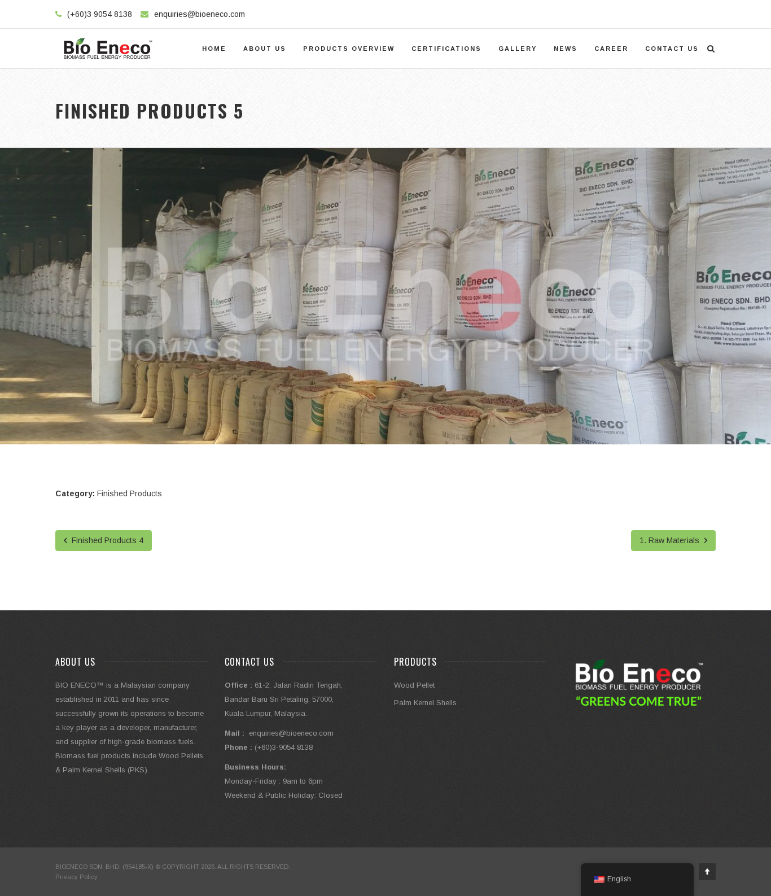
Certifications (446, 48)
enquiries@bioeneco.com (199, 14)
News (565, 48)
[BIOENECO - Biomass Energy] (108, 48)
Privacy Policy (76, 876)
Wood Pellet (414, 685)
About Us (264, 48)
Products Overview (349, 48)
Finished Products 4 (106, 540)
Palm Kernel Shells (425, 702)
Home (214, 48)
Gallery (517, 48)
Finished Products (129, 493)
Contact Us (672, 48)
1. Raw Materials (670, 540)
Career (611, 48)
